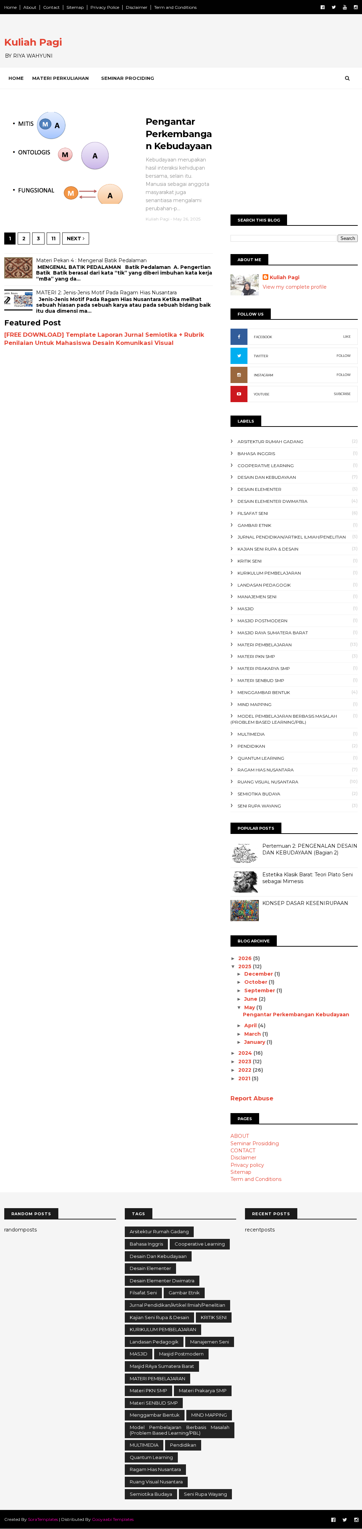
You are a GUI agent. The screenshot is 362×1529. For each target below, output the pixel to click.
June (251, 999)
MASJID (246, 608)
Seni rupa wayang (259, 805)
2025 (245, 966)
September (260, 990)
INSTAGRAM (263, 375)
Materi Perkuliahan (60, 78)
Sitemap (75, 7)
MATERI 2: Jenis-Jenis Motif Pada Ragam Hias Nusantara (106, 292)
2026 (245, 958)
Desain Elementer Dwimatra (273, 501)
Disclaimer (136, 7)
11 (53, 238)
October (256, 982)
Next (75, 238)
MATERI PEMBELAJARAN (265, 644)
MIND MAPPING (255, 704)
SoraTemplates (43, 1519)
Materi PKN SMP (256, 656)
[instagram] (356, 7)
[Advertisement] (294, 154)
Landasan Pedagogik (264, 585)
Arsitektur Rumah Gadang (270, 441)
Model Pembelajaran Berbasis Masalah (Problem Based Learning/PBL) (283, 719)
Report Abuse (251, 1098)
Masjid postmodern (262, 620)
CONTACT (242, 1150)
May (250, 1007)
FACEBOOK (263, 337)
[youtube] (345, 7)
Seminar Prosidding (254, 1143)
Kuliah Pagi (33, 42)
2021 (245, 1078)
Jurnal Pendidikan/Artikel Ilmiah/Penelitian (292, 537)
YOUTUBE (261, 394)
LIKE (347, 337)
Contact (51, 7)
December (259, 974)
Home (10, 7)
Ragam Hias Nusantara (266, 769)
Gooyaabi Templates (113, 1519)
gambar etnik (254, 525)
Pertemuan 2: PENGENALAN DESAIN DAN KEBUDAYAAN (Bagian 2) (309, 849)
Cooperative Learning (266, 465)
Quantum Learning (261, 758)
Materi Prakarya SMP (264, 668)
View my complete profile (295, 287)
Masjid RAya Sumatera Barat (273, 632)
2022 (245, 1070)
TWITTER (261, 356)
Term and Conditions (175, 7)
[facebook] (323, 7)
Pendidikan (251, 746)
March (253, 1034)
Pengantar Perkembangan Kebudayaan (179, 134)
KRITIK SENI (250, 561)
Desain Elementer (259, 489)
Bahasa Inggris (256, 453)
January (255, 1042)
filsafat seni (253, 513)
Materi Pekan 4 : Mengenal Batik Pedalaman (91, 260)
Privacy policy (247, 1165)
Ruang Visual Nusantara (268, 781)
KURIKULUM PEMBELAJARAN (269, 573)
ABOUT (239, 1136)
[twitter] (334, 7)
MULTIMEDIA (251, 734)
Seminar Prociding (127, 78)
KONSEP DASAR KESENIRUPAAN (305, 903)
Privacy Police (104, 7)
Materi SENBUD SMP (261, 680)
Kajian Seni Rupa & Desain (268, 549)
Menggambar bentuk (264, 692)
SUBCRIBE (342, 394)
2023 (245, 1061)
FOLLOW (344, 356)
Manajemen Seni (257, 596)
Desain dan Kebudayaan (267, 477)
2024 (245, 1053)
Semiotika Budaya (259, 793)
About (29, 7)
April (251, 1025)
